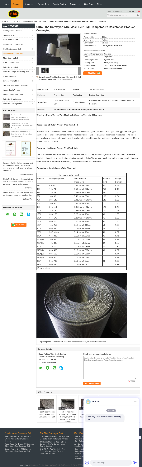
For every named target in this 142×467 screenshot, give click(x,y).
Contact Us (75, 4)
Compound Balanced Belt (27, 21)
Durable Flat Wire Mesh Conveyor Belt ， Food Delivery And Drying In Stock (54, 438)
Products (17, 4)
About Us (29, 4)
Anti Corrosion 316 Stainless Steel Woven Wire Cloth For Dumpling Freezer (18, 439)
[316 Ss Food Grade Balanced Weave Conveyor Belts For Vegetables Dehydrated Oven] (6, 117)
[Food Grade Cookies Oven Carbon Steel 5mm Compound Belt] (46, 404)
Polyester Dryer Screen (12, 99)
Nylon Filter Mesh (9, 76)
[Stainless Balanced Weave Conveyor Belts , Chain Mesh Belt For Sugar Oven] (6, 125)
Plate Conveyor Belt (10, 58)
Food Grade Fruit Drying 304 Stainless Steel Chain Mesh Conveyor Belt (19, 445)
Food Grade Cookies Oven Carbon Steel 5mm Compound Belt (47, 414)
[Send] (135, 463)
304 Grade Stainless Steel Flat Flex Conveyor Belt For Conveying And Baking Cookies (53, 444)
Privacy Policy (22, 465)
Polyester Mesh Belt (10, 67)
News (99, 4)
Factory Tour (43, 4)
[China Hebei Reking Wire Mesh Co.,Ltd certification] (10, 149)
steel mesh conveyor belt (77, 342)
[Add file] (87, 463)
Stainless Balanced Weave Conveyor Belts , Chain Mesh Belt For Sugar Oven (21, 125)
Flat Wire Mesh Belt (10, 40)
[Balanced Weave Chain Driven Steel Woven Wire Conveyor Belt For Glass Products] (6, 134)
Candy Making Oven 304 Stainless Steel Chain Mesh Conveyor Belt (18, 450)
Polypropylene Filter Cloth (13, 95)
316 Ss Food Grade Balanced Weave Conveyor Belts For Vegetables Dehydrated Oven (20, 117)
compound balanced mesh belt (54, 342)
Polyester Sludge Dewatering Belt (16, 72)
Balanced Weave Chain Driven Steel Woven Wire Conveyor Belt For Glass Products (21, 134)
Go (138, 15)
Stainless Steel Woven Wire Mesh (16, 85)
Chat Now (88, 4)
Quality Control (59, 4)
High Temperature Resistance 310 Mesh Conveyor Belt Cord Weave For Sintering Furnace (67, 417)
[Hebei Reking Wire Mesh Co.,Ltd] (14, 14)
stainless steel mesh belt (96, 342)
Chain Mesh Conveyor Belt (13, 44)
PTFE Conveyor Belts (11, 63)
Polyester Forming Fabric (12, 104)
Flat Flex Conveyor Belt (12, 49)
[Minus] (135, 401)
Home (6, 4)
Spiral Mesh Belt (9, 35)
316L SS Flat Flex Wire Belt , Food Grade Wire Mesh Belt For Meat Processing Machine (52, 451)
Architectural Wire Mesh (12, 90)
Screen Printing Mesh (11, 81)
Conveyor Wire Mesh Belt (12, 31)
